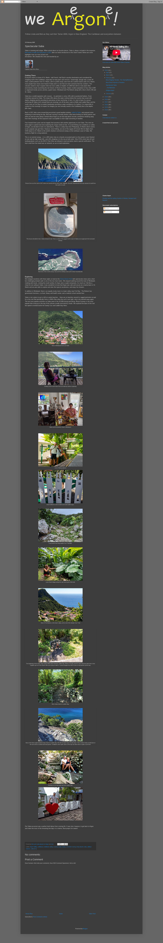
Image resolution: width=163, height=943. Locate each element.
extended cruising (71, 846)
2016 (106, 104)
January (108, 93)
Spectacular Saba (111, 85)
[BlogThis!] (60, 844)
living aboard (80, 846)
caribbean (40, 846)
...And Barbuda (110, 87)
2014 (106, 110)
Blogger (85, 928)
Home (61, 914)
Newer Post (29, 914)
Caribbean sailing (48, 846)
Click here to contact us (110, 118)
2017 (106, 102)
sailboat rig (34, 848)
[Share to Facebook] (65, 844)
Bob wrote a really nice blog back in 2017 (38, 52)
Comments (108, 212)
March (108, 75)
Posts (107, 208)
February (109, 78)
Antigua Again (110, 90)
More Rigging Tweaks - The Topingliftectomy (119, 80)
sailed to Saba (76, 112)
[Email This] (58, 844)
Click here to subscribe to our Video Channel (116, 62)
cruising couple (57, 846)
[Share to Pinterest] (67, 844)
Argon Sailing (33, 846)
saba (85, 846)
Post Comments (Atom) (40, 917)
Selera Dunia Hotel (66, 279)
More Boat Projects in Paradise (115, 82)
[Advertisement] (109, 158)
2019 (106, 97)
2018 (106, 99)
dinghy (64, 846)
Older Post (92, 914)
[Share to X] (62, 844)
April (107, 72)
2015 (106, 107)
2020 (106, 70)
